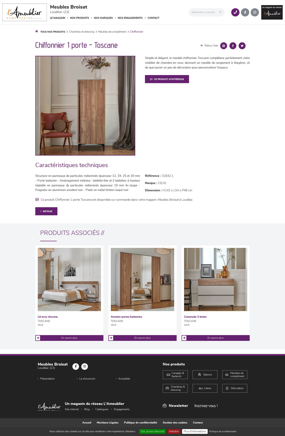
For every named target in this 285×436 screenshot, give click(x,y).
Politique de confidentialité (140, 422)
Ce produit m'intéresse (169, 79)
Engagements (122, 409)
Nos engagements (130, 18)
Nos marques (103, 18)
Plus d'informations (195, 431)
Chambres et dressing (81, 31)
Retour (47, 211)
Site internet (72, 409)
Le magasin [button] (57, 18)
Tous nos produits (52, 32)
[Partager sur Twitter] (242, 45)
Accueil (86, 422)
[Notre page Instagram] (255, 12)
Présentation (47, 378)
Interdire (174, 431)
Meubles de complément (112, 31)
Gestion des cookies (175, 422)
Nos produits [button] (79, 18)
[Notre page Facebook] (245, 12)
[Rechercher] (221, 12)
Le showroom (87, 378)
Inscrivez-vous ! (206, 405)
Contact (153, 18)
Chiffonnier (136, 31)
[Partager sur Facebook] (232, 45)
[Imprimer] (223, 45)
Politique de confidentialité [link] (222, 431)
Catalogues (101, 409)
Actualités (124, 378)
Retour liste (211, 45)
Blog (87, 409)
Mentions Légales (107, 422)
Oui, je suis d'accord (152, 431)
